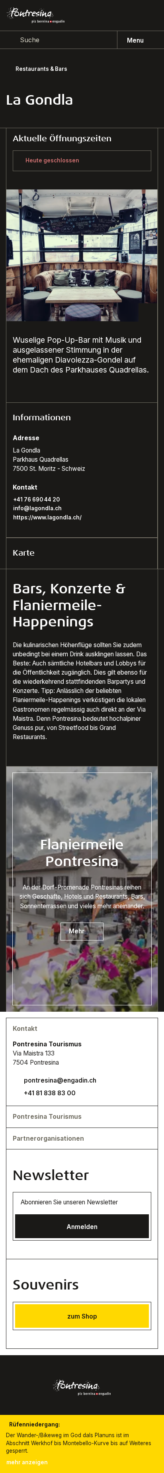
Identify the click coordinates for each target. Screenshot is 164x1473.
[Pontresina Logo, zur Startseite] (35, 15)
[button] (81, 418)
